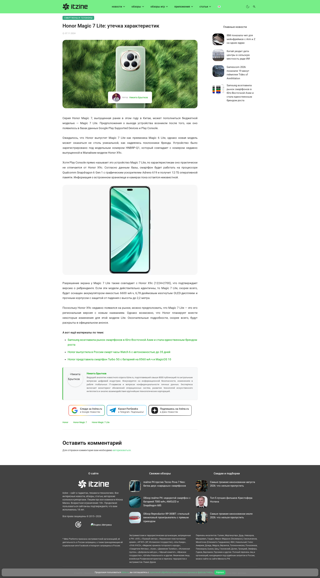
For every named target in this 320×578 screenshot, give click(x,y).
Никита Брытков (138, 97)
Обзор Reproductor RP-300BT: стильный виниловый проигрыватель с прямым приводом (166, 517)
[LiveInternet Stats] (86, 524)
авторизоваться (122, 450)
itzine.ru (125, 572)
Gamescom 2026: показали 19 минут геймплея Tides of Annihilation (238, 73)
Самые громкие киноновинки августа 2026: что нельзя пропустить (232, 484)
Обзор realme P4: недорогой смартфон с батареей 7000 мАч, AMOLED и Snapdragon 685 (166, 501)
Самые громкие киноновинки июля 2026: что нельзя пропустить (231, 515)
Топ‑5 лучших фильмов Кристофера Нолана (231, 499)
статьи (204, 6)
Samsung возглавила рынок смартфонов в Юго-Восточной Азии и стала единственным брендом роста (240, 93)
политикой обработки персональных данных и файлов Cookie (181, 572)
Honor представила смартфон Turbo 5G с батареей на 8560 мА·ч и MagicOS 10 (119, 359)
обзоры (136, 6)
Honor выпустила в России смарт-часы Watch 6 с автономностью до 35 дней (119, 352)
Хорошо (220, 572)
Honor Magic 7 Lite (101, 422)
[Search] (254, 7)
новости (117, 6)
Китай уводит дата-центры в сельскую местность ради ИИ (238, 55)
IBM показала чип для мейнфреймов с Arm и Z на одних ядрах (241, 39)
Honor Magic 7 (80, 422)
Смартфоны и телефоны (78, 18)
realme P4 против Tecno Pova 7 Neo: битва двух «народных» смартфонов (164, 484)
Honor (65, 422)
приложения (182, 6)
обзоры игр (157, 6)
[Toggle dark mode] (247, 6)
